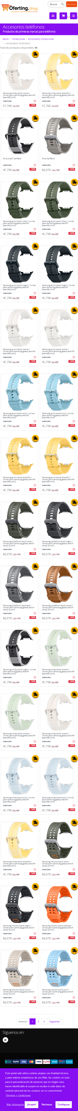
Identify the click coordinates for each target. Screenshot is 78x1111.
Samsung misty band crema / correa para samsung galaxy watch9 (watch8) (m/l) (19, 95)
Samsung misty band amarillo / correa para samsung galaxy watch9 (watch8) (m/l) (58, 95)
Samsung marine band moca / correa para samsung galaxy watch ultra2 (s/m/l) (18, 992)
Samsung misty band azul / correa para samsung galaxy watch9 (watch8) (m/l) (58, 800)
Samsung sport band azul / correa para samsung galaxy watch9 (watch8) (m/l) (57, 415)
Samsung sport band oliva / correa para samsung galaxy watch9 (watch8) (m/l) (58, 223)
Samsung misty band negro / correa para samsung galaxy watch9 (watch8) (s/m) (19, 672)
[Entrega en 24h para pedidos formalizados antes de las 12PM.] (35, 54)
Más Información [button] (15, 1104)
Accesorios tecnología (41, 39)
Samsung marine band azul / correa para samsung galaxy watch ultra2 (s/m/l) (57, 992)
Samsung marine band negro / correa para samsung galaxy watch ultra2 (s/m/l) (18, 928)
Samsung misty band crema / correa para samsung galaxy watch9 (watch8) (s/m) (58, 736)
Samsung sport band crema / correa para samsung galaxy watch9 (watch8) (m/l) (58, 351)
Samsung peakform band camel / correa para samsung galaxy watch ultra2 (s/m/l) (57, 608)
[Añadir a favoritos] (34, 101)
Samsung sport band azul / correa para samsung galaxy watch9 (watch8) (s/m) (18, 415)
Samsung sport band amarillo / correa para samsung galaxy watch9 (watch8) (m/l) (58, 479)
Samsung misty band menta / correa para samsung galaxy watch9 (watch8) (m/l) (19, 736)
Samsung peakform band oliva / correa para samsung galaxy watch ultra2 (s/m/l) (18, 543)
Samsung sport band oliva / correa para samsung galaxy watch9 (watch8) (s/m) (19, 223)
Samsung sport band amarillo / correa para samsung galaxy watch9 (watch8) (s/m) (19, 479)
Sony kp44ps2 (48, 159)
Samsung (7, 101)
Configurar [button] (64, 1104)
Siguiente (54, 1021)
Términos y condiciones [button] (18, 1095)
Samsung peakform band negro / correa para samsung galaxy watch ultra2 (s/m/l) (57, 543)
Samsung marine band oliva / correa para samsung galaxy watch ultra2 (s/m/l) (57, 864)
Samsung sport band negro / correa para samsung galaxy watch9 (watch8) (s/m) (19, 287)
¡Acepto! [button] (31, 1104)
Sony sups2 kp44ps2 (12, 159)
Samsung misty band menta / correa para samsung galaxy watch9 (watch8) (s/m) (58, 672)
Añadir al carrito (20, 113)
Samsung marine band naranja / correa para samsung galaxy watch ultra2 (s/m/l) (57, 928)
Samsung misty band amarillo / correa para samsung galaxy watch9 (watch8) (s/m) (19, 864)
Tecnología (18, 39)
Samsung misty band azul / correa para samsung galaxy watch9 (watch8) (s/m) (19, 800)
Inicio (6, 39)
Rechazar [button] (47, 1104)
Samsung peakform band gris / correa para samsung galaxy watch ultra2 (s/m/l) (18, 608)
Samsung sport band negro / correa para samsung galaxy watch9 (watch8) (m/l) (58, 287)
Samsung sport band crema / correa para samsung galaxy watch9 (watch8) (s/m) (19, 351)
